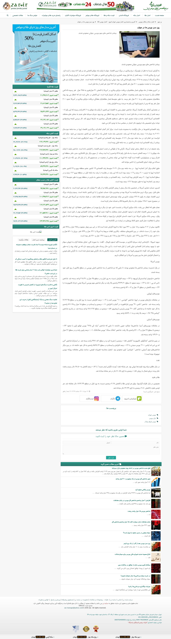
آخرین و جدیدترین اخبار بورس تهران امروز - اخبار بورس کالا (116, 22)
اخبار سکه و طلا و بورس (146, 22)
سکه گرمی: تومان (42, 637)
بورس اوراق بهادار (151, 421)
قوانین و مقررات (43, 599)
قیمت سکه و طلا (109, 15)
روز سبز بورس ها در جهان (85, 22)
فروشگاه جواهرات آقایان (73, 15)
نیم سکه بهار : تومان (128, 637)
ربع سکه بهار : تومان (85, 637)
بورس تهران (152, 415)
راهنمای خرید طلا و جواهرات (51, 15)
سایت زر (105, 603)
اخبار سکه (136, 15)
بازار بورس (153, 418)
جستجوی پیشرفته (67, 599)
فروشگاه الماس (124, 15)
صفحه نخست (159, 15)
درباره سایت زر (128, 599)
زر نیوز (160, 22)
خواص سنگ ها (32, 15)
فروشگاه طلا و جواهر (92, 15)
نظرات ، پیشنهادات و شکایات (99, 599)
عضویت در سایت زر (81, 599)
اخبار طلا (147, 15)
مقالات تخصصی (18, 15)
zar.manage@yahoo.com (73, 608)
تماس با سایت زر (116, 599)
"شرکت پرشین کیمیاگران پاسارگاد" (137, 622)
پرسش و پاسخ (55, 599)
